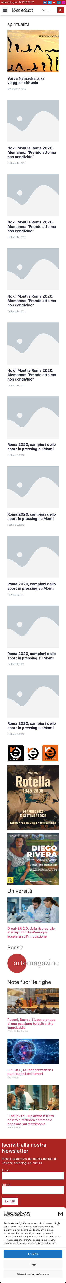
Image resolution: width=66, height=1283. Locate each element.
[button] (60, 1214)
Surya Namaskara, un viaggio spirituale (26, 80)
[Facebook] (45, 2)
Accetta (33, 1254)
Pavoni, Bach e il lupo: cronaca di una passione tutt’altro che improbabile (31, 1023)
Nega (33, 1264)
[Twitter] (50, 2)
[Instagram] (63, 2)
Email (5, 1170)
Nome (6, 1184)
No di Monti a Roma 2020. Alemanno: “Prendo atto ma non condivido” (31, 152)
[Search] (60, 10)
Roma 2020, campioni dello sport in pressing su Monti (31, 446)
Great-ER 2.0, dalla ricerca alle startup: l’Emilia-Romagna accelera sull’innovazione (31, 932)
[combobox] (48, 10)
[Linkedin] (59, 2)
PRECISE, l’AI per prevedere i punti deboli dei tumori (30, 1072)
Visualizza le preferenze (33, 1274)
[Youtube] (54, 2)
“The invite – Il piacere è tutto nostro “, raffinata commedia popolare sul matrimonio (30, 1120)
